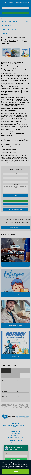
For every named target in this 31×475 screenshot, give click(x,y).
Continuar (15, 471)
